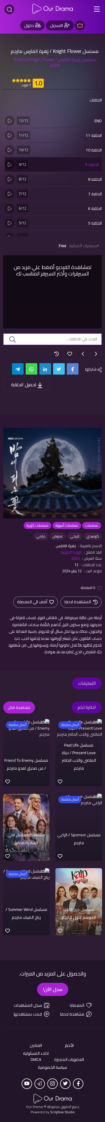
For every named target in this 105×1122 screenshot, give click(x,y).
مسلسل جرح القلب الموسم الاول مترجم (79, 913)
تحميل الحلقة (24, 384)
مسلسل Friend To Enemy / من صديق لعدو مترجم (26, 764)
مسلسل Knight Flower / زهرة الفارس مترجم (55, 51)
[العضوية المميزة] (80, 25)
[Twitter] (59, 369)
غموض (58, 536)
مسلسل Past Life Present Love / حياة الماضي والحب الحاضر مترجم (79, 756)
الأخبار (69, 1045)
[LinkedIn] (45, 369)
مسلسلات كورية (37, 525)
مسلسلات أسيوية (66, 525)
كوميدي (93, 536)
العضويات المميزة (69, 1059)
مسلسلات (91, 525)
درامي (41, 536)
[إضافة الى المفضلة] (70, 354)
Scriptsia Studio (62, 1112)
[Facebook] (72, 369)
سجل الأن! (52, 989)
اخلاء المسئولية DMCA (36, 1056)
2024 (75, 558)
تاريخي (74, 536)
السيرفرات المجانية (79, 246)
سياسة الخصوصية (52, 1067)
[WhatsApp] (31, 369)
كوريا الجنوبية (71, 552)
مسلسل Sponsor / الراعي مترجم (79, 838)
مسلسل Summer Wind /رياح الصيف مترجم (26, 913)
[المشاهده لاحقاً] (56, 354)
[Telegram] (18, 369)
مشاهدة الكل (19, 707)
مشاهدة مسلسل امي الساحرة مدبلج (26, 838)
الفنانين (36, 1045)
